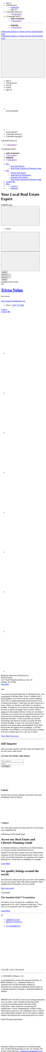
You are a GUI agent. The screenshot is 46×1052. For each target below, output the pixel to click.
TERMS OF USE (13, 917)
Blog (8, 182)
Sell (7, 168)
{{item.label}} (16, 14)
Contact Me (10, 179)
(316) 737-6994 (18, 303)
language (14, 186)
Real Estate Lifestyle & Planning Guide (26, 166)
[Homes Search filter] (20, 259)
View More (5, 734)
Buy (7, 162)
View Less (14, 734)
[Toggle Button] (23, 56)
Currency (14, 184)
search (4, 277)
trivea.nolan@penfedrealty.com (13, 299)
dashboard (15, 7)
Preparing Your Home (19, 175)
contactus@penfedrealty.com (31, 1049)
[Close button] (20, 213)
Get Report (6, 764)
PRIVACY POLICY (14, 920)
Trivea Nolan (12, 288)
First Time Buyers (18, 164)
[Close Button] (20, 239)
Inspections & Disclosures (21, 173)
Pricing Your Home (18, 171)
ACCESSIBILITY (13, 924)
